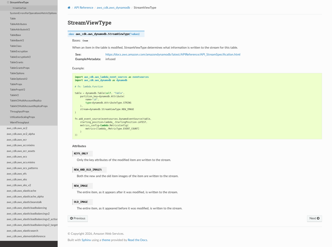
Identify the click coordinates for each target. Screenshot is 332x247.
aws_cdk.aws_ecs (17, 156)
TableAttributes (18, 24)
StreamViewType (19, 2)
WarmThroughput (19, 122)
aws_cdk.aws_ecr (17, 139)
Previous (79, 218)
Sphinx (86, 240)
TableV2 (14, 95)
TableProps (16, 84)
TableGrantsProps (20, 68)
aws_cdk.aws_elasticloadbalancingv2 (28, 213)
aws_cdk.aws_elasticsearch (22, 230)
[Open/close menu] (8, 2)
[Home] (69, 7)
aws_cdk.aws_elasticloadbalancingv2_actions (32, 219)
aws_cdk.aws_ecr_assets (21, 151)
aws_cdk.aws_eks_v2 (19, 185)
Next (313, 218)
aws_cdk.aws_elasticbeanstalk (24, 202)
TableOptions (17, 73)
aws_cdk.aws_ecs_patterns (22, 168)
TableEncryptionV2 (20, 57)
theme (106, 240)
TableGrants (16, 62)
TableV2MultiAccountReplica (25, 100)
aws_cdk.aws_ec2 (17, 128)
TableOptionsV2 (18, 79)
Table (13, 18)
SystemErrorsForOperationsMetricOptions (33, 13)
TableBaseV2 (17, 40)
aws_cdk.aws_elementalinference (26, 236)
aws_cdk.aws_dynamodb (113, 7)
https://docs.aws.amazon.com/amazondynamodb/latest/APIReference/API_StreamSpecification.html (172, 54)
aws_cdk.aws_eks (17, 179)
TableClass (16, 46)
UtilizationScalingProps (22, 117)
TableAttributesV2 (20, 29)
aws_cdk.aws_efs (17, 173)
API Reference (83, 7)
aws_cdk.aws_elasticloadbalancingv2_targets (32, 225)
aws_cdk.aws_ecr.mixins (21, 145)
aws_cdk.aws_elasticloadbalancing (27, 207)
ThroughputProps (19, 111)
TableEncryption (19, 51)
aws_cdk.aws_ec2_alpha (21, 134)
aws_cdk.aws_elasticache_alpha (25, 196)
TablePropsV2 (17, 90)
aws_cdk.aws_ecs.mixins (21, 162)
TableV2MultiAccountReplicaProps (29, 106)
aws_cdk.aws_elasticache (21, 190)
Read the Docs (137, 240)
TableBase (15, 35)
